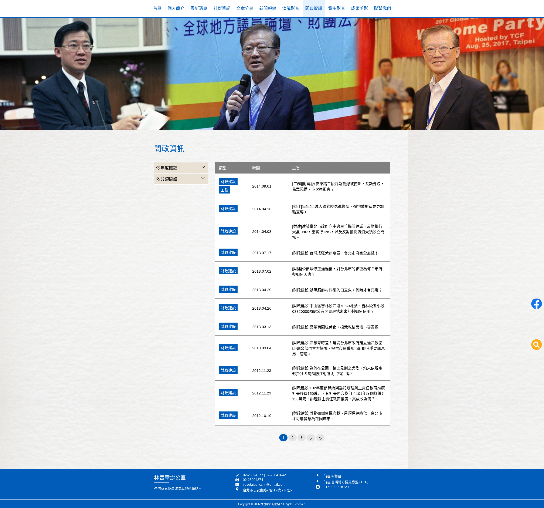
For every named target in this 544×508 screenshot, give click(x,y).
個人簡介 (175, 8)
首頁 (157, 8)
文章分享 (244, 8)
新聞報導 (267, 8)
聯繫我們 (382, 8)
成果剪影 (359, 8)
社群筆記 (221, 8)
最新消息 (198, 8)
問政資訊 (313, 8)
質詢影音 (336, 8)
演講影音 (290, 8)
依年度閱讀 (166, 168)
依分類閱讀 (166, 179)
